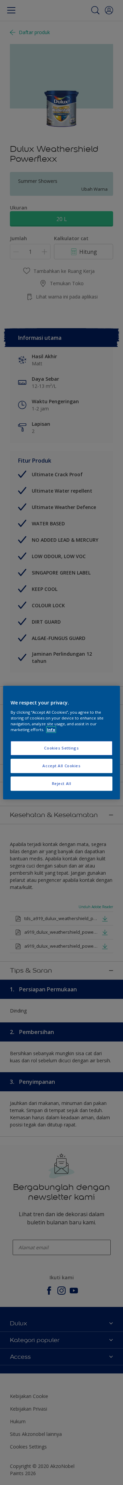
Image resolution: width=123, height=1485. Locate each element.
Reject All (61, 783)
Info (51, 729)
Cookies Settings (61, 748)
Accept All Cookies (61, 765)
